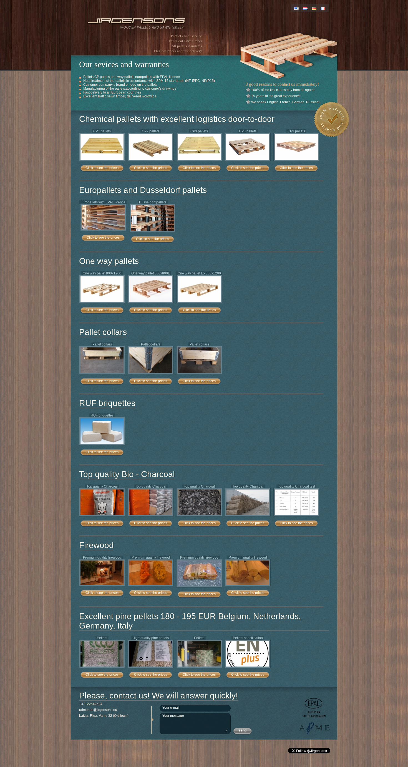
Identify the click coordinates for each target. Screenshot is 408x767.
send (242, 730)
